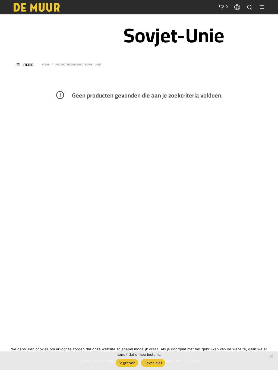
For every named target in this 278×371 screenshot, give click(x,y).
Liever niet (153, 363)
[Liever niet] (271, 356)
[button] (223, 7)
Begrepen (126, 363)
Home (45, 64)
